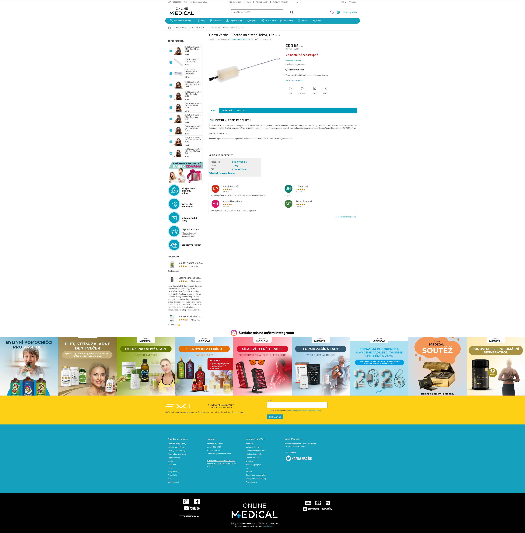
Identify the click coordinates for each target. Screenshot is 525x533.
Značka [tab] (240, 110)
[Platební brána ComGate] (318, 505)
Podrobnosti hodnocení (241, 39)
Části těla (172, 464)
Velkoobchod (235, 2)
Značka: (263, 39)
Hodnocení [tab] (227, 110)
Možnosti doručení (293, 61)
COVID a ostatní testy (176, 447)
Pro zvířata (172, 475)
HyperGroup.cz (268, 526)
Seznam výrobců (253, 458)
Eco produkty (173, 471)
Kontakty (249, 444)
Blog (249, 2)
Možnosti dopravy (253, 447)
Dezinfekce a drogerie (177, 454)
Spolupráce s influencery (256, 478)
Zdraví (170, 461)
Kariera (249, 471)
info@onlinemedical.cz (221, 454)
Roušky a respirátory (176, 451)
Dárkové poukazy (280, 2)
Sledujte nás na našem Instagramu (266, 333)
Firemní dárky (262, 2)
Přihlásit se (275, 417)
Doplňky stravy (174, 458)
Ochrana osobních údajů (255, 451)
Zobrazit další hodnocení (345, 217)
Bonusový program (253, 464)
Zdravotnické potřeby (177, 444)
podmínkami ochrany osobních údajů (306, 410)
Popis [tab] (213, 110)
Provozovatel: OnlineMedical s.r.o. (221, 460)
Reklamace (250, 461)
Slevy (170, 478)
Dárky (170, 468)
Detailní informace (292, 80)
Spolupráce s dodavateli (256, 475)
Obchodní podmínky (254, 454)
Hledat (288, 12)
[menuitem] (180, 20)
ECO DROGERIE (239, 161)
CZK (342, 2)
